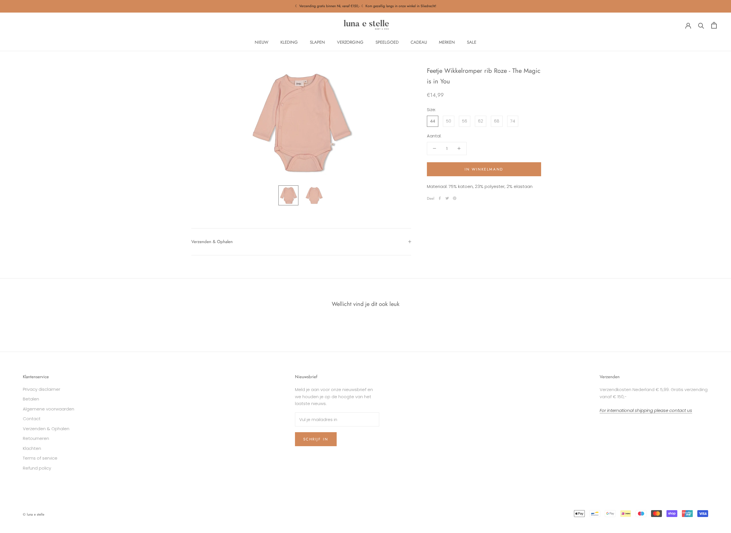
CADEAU (419, 42)
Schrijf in (315, 439)
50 (448, 121)
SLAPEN (317, 42)
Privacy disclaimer (41, 389)
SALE (471, 42)
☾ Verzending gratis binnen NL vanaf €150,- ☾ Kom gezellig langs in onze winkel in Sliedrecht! (365, 6)
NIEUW (261, 42)
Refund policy (37, 468)
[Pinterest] (454, 198)
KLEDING (289, 42)
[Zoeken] (701, 25)
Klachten (32, 448)
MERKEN (447, 42)
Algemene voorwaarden (48, 409)
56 (464, 121)
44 (432, 121)
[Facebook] (439, 198)
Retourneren (36, 438)
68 (496, 121)
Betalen (31, 399)
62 (480, 121)
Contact (32, 419)
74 (512, 121)
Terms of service (40, 458)
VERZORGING (350, 42)
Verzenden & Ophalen (212, 242)
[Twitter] (447, 198)
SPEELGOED (387, 42)
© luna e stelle (33, 514)
